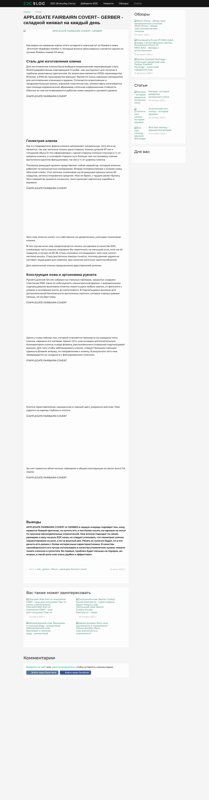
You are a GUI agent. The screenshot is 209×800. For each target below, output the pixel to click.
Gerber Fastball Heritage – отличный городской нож (146, 67)
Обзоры (124, 3)
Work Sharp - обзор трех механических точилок (146, 28)
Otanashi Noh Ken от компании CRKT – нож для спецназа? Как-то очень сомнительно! (39, 610)
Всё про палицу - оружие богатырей (160, 128)
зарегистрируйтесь (63, 667)
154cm (54, 569)
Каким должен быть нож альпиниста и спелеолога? (88, 631)
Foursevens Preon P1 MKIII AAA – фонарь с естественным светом (146, 49)
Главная (26, 12)
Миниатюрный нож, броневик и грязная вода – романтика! (38, 631)
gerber (46, 569)
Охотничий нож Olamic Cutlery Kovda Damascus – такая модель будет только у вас (90, 610)
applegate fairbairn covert (73, 569)
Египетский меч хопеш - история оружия (158, 111)
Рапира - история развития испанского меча (159, 94)
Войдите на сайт (36, 667)
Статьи (138, 3)
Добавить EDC (89, 3)
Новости (108, 3)
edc (39, 569)
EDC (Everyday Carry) (62, 3)
